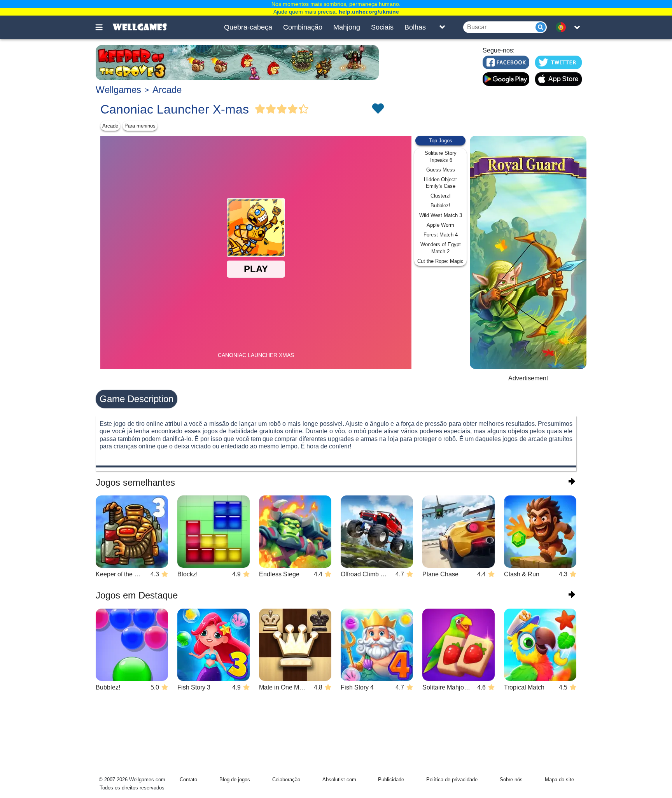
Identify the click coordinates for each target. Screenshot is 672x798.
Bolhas (415, 27)
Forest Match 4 (441, 235)
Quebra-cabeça (248, 27)
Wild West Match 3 (440, 215)
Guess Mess (440, 170)
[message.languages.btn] (562, 27)
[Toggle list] (442, 27)
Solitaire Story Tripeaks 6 (441, 156)
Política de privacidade (452, 779)
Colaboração (286, 779)
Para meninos (140, 126)
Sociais (382, 27)
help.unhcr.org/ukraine (369, 12)
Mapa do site (559, 779)
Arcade (167, 89)
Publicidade (391, 779)
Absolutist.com (339, 779)
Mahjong (346, 27)
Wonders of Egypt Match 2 (440, 248)
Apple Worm (440, 225)
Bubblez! (440, 205)
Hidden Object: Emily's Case (440, 183)
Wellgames (118, 89)
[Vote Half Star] (303, 109)
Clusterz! (440, 196)
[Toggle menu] (103, 27)
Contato (188, 779)
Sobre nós (511, 779)
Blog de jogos (234, 779)
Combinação (302, 27)
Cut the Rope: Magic (440, 261)
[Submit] (541, 27)
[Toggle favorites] (377, 109)
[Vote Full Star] (260, 109)
